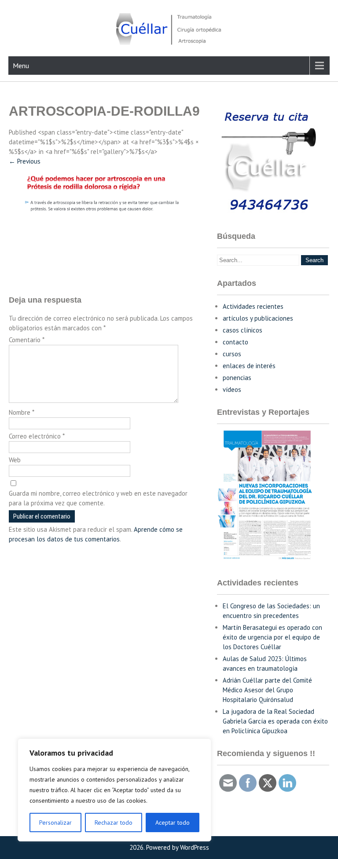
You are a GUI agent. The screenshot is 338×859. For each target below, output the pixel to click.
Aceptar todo (172, 822)
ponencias (237, 377)
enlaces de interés (249, 366)
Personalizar (55, 822)
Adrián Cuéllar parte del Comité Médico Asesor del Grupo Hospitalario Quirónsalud (267, 690)
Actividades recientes (253, 306)
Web (15, 460)
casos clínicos (242, 330)
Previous (24, 161)
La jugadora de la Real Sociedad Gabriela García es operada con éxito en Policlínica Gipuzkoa (275, 721)
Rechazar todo (113, 822)
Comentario (26, 340)
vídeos (232, 389)
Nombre (21, 412)
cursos (232, 354)
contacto (235, 342)
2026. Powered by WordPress (169, 847)
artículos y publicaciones (258, 318)
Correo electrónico (37, 436)
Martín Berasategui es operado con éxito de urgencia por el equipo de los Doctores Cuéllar (272, 637)
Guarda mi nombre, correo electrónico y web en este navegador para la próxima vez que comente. (98, 498)
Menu (21, 65)
